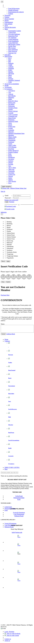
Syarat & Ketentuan (19, 512)
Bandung (9, 223)
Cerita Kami (19, 496)
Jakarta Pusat (11, 235)
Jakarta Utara (11, 239)
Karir (18, 499)
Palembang (10, 246)
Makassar (9, 242)
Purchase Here (5, 295)
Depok (9, 231)
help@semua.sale (17, 532)
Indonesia (4, 212)
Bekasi (9, 225)
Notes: (3, 324)
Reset (3, 261)
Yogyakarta (10, 258)
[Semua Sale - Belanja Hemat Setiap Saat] (13, 188)
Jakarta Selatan (11, 237)
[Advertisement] (17, 607)
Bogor (9, 227)
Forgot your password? (11, 200)
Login (6, 202)
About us (7, 640)
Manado (9, 244)
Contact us (8, 639)
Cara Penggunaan (19, 514)
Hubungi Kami (18, 516)
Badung (9, 222)
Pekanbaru (10, 248)
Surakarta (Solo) (12, 252)
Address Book (10, 334)
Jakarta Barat (11, 233)
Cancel (3, 334)
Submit (8, 282)
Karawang (10, 241)
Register (11, 202)
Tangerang (10, 254)
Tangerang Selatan (12, 256)
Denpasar (9, 229)
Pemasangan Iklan (19, 498)
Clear (3, 282)
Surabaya (9, 250)
